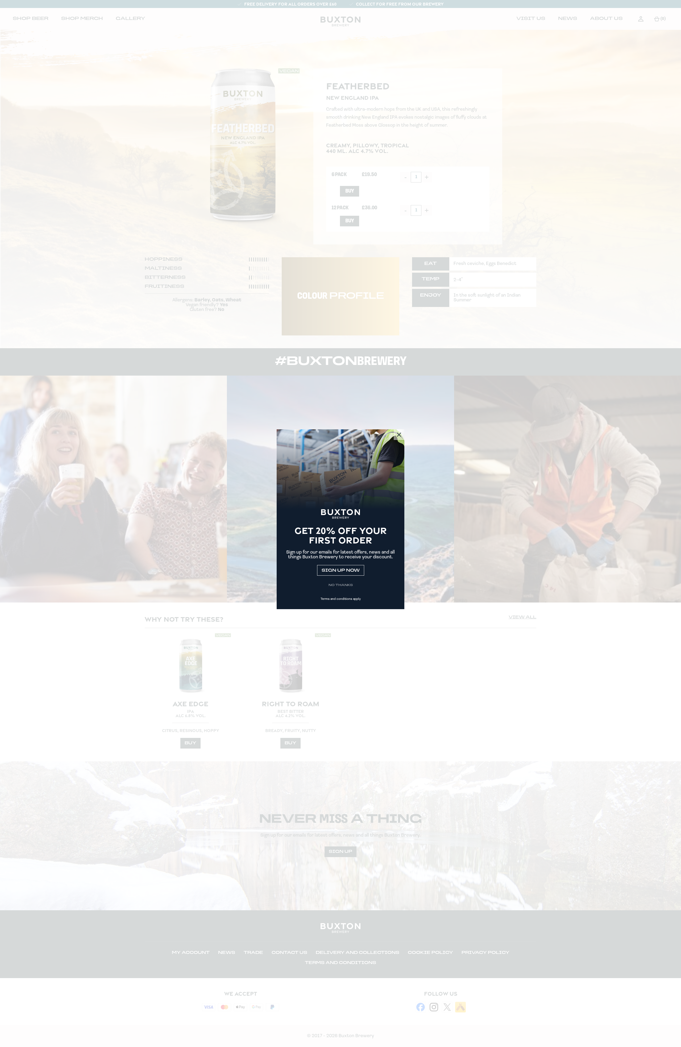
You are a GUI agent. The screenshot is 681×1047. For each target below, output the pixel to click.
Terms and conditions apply (341, 599)
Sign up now (341, 570)
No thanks (341, 585)
